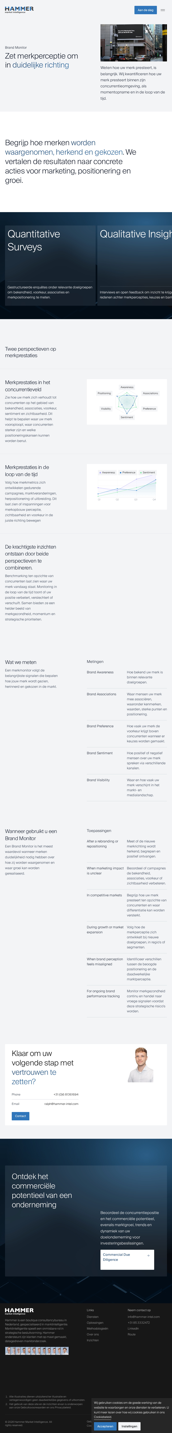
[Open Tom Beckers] (32, 1351)
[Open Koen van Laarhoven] (22, 1351)
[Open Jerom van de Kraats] (42, 1351)
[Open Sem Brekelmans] (52, 1351)
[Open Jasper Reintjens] (27, 1351)
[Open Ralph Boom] (37, 1351)
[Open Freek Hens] (47, 1351)
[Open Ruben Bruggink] (57, 1351)
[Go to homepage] (19, 10)
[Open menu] (163, 10)
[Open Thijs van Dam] (62, 1351)
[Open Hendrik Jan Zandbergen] (17, 1351)
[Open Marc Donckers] (12, 1351)
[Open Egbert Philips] (7, 1351)
